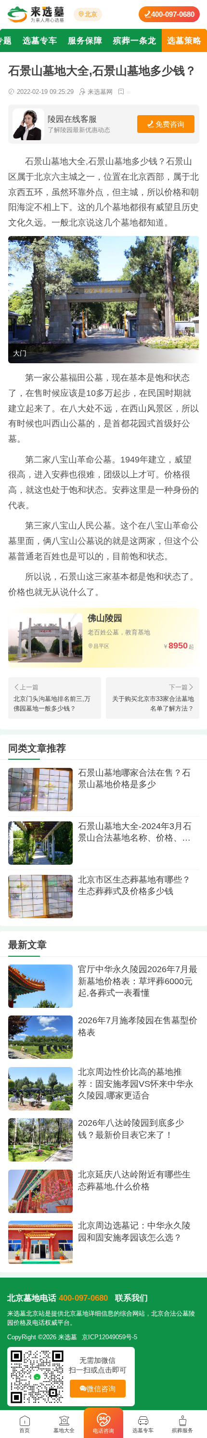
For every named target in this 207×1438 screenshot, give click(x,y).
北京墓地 (76, 1313)
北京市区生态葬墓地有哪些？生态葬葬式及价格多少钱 (134, 886)
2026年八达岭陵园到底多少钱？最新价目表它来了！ (131, 1129)
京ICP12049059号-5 (109, 1337)
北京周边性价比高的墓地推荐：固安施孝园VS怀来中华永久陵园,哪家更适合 (136, 1083)
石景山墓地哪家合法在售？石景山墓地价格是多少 (134, 779)
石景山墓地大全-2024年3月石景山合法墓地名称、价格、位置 (135, 838)
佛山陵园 (105, 618)
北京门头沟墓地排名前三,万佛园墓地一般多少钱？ (52, 703)
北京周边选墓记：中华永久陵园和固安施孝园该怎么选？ (134, 1231)
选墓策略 (184, 40)
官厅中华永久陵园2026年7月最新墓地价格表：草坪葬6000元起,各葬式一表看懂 (137, 981)
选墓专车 (40, 40)
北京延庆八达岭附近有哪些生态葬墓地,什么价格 (134, 1180)
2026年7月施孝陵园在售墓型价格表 (137, 1026)
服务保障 (85, 40)
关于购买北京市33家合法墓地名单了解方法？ (153, 703)
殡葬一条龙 (134, 40)
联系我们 (131, 1297)
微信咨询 (101, 1389)
